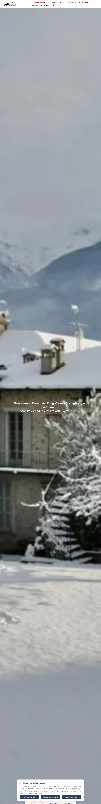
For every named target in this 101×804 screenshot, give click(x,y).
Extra (63, 2)
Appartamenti (39, 2)
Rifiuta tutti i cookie (29, 797)
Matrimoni (53, 2)
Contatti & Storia (40, 5)
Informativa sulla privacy (36, 793)
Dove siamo (83, 2)
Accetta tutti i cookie (71, 797)
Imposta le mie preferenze (50, 797)
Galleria (72, 2)
